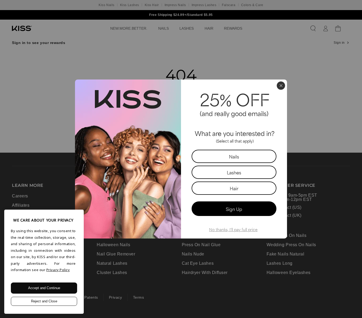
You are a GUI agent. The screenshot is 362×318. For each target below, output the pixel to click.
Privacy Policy (58, 269)
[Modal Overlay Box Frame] (181, 159)
